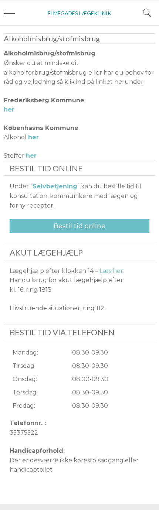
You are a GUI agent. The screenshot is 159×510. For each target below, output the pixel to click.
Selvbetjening (55, 186)
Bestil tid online (79, 226)
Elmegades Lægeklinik (79, 13)
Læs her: (111, 270)
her (9, 109)
